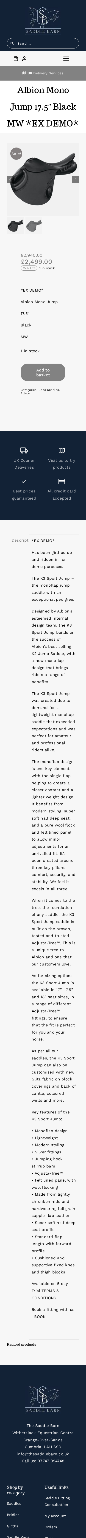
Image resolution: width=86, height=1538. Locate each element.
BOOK (39, 1316)
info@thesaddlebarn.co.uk (43, 1454)
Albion (25, 393)
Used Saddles (49, 390)
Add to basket (43, 372)
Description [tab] (19, 540)
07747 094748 (51, 1461)
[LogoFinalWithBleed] (43, 8)
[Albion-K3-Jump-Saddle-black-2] (43, 179)
